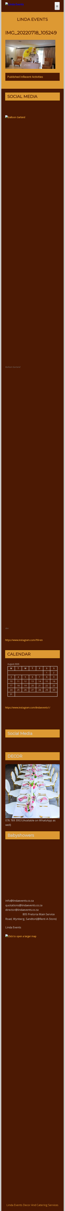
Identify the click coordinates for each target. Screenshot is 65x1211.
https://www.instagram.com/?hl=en (24, 640)
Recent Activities (25, 77)
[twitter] (24, 107)
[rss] (45, 107)
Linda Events (32, 19)
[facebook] (19, 107)
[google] (29, 107)
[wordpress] (35, 744)
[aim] (45, 744)
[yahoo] (35, 107)
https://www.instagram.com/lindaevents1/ (27, 707)
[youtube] (40, 107)
